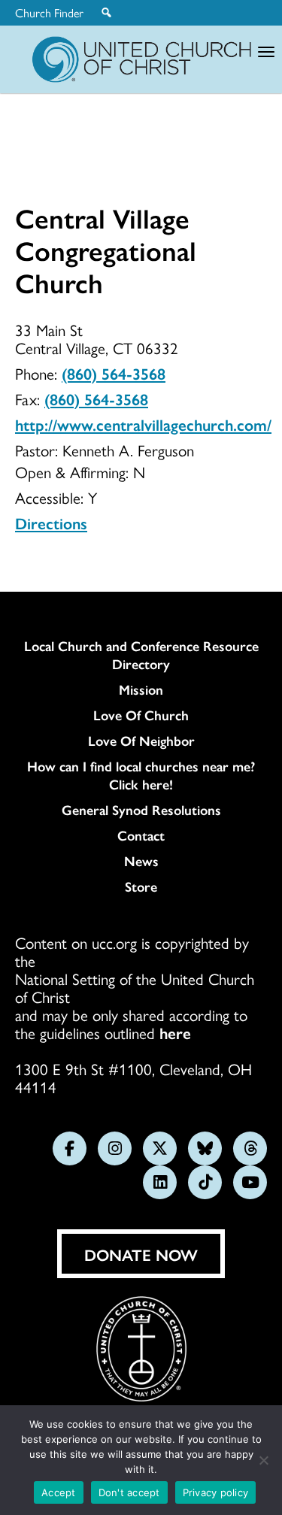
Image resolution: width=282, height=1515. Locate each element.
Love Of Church (141, 715)
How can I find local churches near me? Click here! (141, 775)
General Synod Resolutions (141, 810)
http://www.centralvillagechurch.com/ (143, 424)
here (175, 1032)
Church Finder (49, 13)
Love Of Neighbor (141, 741)
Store (141, 886)
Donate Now (141, 1254)
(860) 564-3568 (113, 373)
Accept (58, 1492)
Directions (51, 522)
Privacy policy (216, 1492)
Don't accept (129, 1492)
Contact (141, 835)
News (141, 861)
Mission (141, 689)
